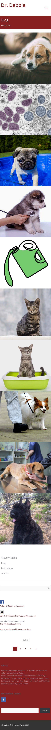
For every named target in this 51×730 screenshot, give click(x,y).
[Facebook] (3, 699)
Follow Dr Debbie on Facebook (12, 606)
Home (3, 25)
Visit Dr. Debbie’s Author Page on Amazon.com (18, 616)
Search (44, 710)
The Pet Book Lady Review (10, 624)
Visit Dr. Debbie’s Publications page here (15, 629)
